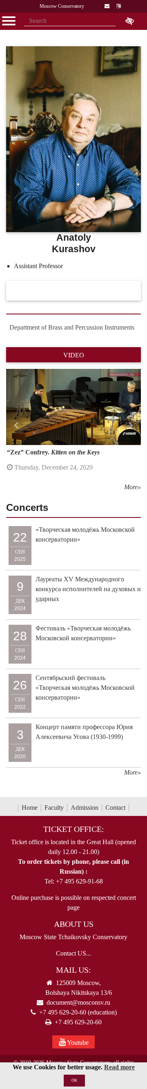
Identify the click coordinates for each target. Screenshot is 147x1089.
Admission (84, 807)
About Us (74, 924)
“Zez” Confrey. (53, 452)
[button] (16, 425)
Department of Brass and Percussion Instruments (71, 327)
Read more (119, 1067)
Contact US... (73, 953)
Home (30, 807)
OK (74, 1080)
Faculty (54, 807)
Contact (115, 807)
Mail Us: (73, 969)
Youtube (77, 1042)
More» (132, 486)
